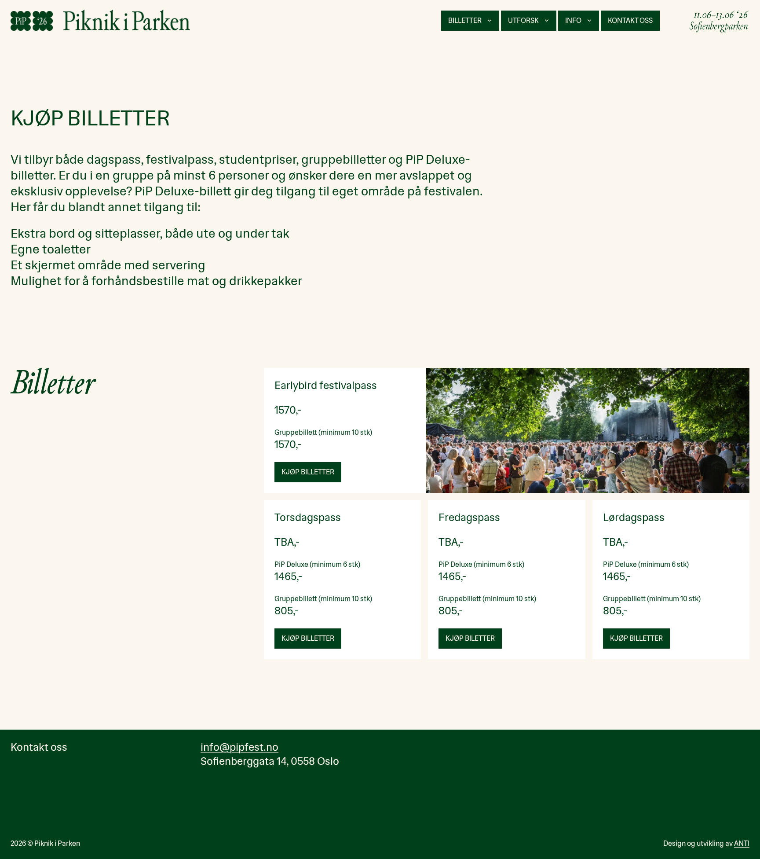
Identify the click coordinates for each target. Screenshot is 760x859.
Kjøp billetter (307, 472)
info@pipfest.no (239, 747)
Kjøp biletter (470, 638)
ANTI (741, 843)
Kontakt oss (630, 20)
